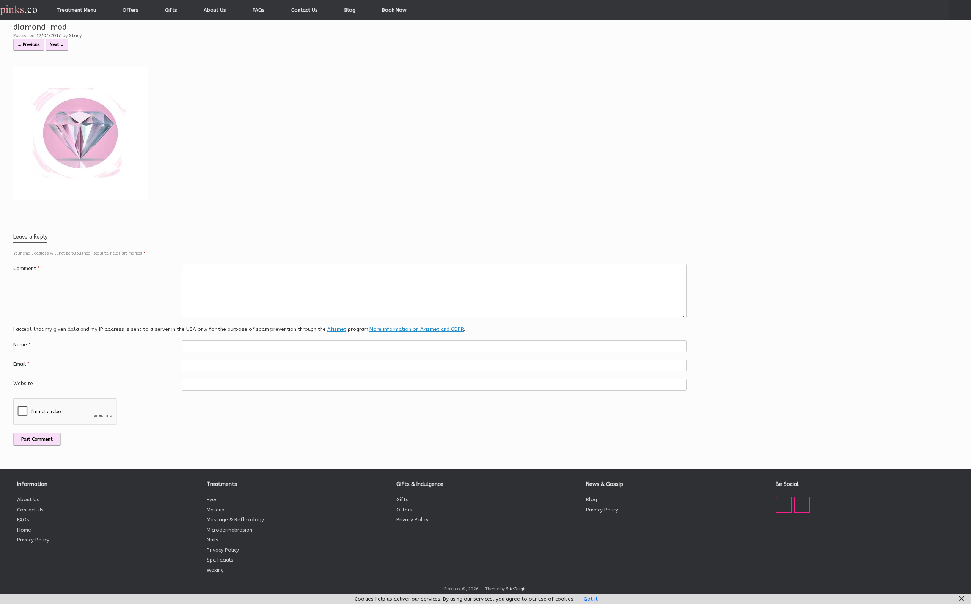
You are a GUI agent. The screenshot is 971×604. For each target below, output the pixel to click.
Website (23, 383)
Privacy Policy (33, 540)
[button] (960, 10)
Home (24, 530)
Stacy (75, 35)
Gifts (171, 10)
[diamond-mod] (80, 198)
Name (22, 345)
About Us (215, 10)
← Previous (28, 44)
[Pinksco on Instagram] (802, 505)
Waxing (215, 570)
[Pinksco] (19, 10)
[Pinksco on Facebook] (784, 505)
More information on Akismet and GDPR (416, 329)
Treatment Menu (76, 10)
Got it (591, 599)
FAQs (259, 10)
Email (21, 364)
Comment (26, 268)
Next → (57, 44)
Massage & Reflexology (235, 519)
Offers (130, 10)
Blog (349, 10)
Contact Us (304, 10)
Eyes (212, 499)
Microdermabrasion (229, 530)
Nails (212, 540)
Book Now (394, 10)
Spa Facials (220, 560)
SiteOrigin (516, 588)
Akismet (336, 329)
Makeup (216, 510)
